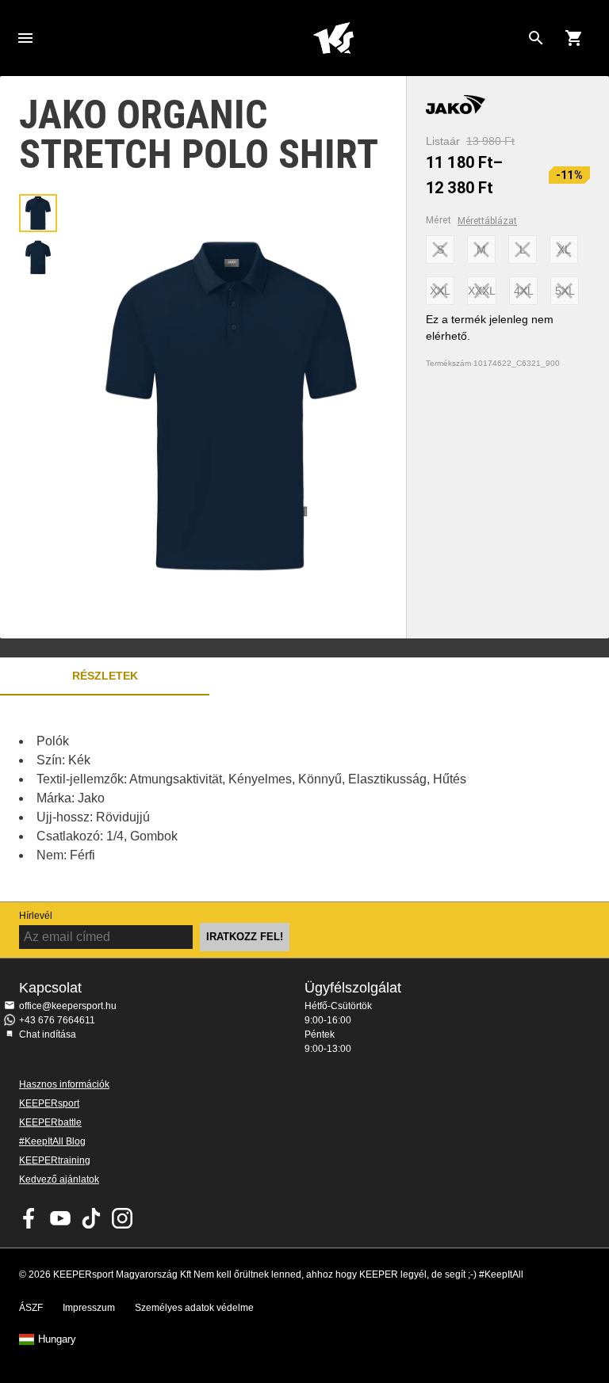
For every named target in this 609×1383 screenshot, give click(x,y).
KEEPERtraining (54, 1160)
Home (333, 38)
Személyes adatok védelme (194, 1307)
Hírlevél (35, 915)
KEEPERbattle (50, 1122)
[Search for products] (536, 38)
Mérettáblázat (487, 221)
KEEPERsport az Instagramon (122, 1218)
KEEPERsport (49, 1103)
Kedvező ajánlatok (59, 1179)
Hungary (57, 1339)
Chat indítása (47, 1034)
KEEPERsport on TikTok (91, 1218)
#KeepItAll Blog (52, 1141)
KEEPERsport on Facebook (29, 1218)
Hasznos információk (64, 1084)
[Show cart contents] (574, 38)
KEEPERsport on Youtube (60, 1218)
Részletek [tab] (105, 675)
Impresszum (89, 1307)
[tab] (38, 213)
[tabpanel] (277, 798)
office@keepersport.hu (68, 1006)
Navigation (25, 38)
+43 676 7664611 (57, 1020)
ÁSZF (31, 1307)
